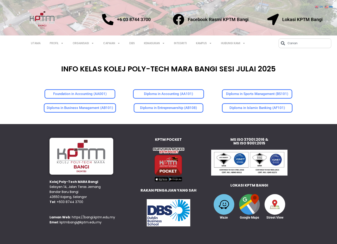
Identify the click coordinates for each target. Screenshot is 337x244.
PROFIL (54, 43)
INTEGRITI (180, 43)
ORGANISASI (81, 43)
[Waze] (224, 204)
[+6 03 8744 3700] (107, 19)
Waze (224, 217)
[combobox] (305, 43)
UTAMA (36, 43)
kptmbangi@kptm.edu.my (81, 222)
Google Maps (249, 217)
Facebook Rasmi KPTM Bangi (218, 19)
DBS (132, 43)
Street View (274, 217)
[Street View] (275, 204)
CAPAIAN (109, 43)
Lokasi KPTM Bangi (302, 19)
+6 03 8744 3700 (134, 19)
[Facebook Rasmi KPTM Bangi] (178, 19)
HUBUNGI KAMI (230, 43)
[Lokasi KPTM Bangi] (273, 19)
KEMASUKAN (152, 43)
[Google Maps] (249, 204)
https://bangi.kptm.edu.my (93, 217)
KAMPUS (201, 43)
